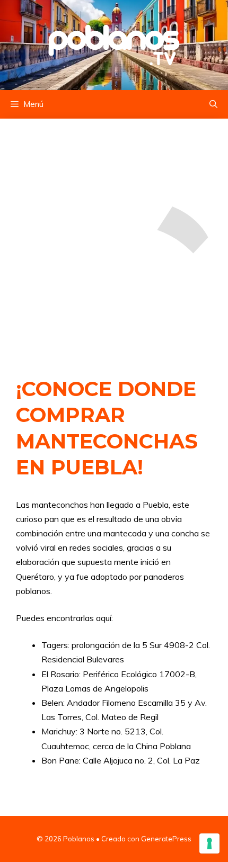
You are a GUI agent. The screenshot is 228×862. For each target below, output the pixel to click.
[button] (213, 104)
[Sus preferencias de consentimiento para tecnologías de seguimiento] (209, 843)
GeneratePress (166, 838)
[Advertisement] (114, 237)
